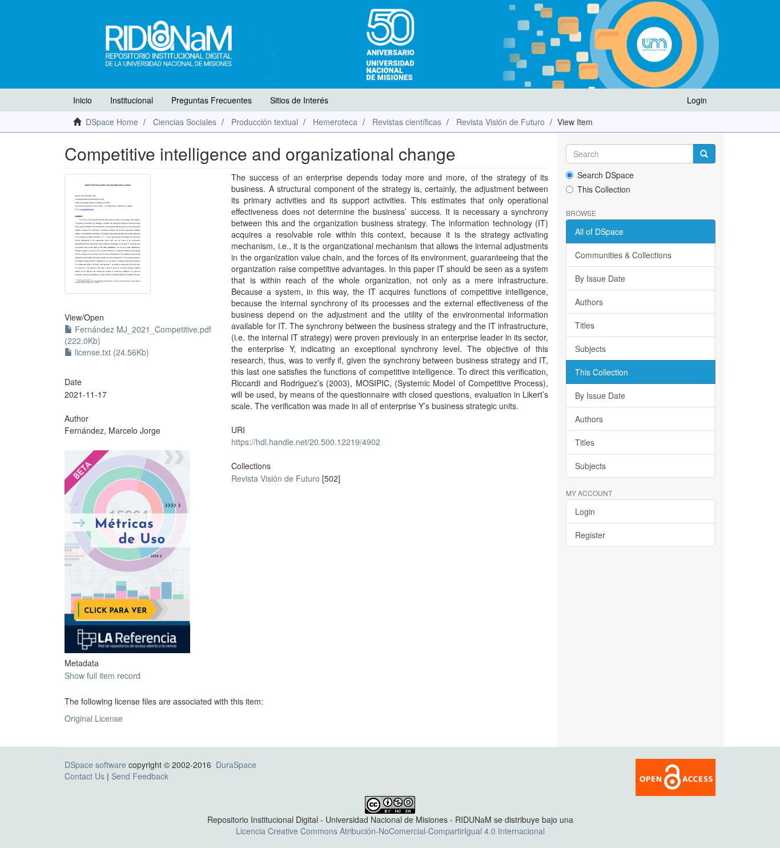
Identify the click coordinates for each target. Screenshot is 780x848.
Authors (589, 301)
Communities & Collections (623, 255)
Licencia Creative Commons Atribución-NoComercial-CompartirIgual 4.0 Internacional (390, 831)
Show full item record (102, 675)
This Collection (603, 189)
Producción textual (264, 121)
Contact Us (84, 776)
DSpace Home (112, 121)
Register (590, 535)
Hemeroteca (335, 121)
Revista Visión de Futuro (500, 121)
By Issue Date (600, 278)
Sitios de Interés (299, 100)
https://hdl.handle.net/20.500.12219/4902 (305, 441)
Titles (584, 325)
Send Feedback (139, 776)
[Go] (704, 153)
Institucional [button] (131, 100)
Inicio (82, 100)
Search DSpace (605, 175)
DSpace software (95, 764)
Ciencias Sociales (184, 121)
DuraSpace (236, 764)
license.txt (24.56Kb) (111, 352)
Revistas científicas (406, 121)
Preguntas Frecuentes (211, 100)
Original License (94, 718)
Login (585, 511)
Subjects (590, 348)
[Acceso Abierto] (675, 776)
